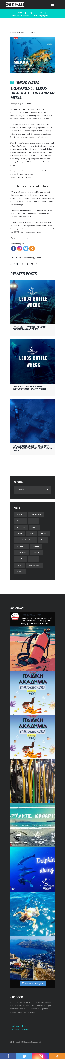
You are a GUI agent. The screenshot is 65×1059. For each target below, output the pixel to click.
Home (19, 13)
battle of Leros (36, 515)
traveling (36, 552)
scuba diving (29, 257)
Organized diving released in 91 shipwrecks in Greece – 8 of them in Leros (32, 448)
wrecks (38, 257)
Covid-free (20, 521)
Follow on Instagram (34, 983)
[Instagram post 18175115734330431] (32, 648)
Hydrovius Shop (18, 1026)
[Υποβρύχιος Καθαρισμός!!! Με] (32, 825)
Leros (40, 13)
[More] (32, 248)
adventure (20, 515)
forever (19, 534)
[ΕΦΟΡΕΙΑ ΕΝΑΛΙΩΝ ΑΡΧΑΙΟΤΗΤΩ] (32, 958)
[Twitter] (26, 248)
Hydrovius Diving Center (25, 540)
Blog (30, 13)
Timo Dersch (21, 552)
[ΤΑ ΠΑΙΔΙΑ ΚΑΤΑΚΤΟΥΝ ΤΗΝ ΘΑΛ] (32, 914)
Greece (32, 534)
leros (21, 257)
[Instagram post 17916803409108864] (32, 737)
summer (36, 546)
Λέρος (19, 565)
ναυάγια (19, 571)
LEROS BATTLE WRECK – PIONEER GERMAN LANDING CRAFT (29, 328)
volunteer (20, 559)
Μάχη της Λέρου (34, 565)
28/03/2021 (21, 32)
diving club (21, 527)
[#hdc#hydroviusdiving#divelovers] (32, 781)
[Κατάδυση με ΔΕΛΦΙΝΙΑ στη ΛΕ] (32, 869)
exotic (34, 527)
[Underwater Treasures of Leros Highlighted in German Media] (32, 55)
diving (34, 521)
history (43, 534)
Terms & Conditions (20, 1029)
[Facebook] (13, 248)
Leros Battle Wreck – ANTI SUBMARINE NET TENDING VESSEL (29, 387)
